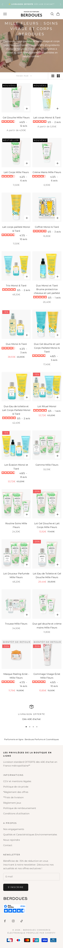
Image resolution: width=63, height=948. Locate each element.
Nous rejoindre (11, 839)
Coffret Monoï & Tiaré (47, 226)
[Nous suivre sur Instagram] (13, 921)
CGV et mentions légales (17, 781)
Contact (7, 845)
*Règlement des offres (15, 792)
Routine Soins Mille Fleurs (16, 525)
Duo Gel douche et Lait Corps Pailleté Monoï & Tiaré (47, 348)
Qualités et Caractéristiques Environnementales (30, 834)
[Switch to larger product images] (52, 75)
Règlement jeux (12, 802)
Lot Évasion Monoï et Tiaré (16, 466)
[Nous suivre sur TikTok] (21, 921)
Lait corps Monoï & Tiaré (46, 117)
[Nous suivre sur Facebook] (4, 921)
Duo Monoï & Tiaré (16, 344)
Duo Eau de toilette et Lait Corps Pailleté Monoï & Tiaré (16, 410)
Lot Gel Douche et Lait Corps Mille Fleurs (47, 525)
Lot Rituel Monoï (46, 406)
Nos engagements (13, 829)
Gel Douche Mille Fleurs (16, 117)
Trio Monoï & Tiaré (16, 285)
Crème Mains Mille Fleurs (47, 172)
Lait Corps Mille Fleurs (16, 172)
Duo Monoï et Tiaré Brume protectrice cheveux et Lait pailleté (47, 289)
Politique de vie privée (15, 786)
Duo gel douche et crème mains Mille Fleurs (46, 625)
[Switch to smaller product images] (58, 75)
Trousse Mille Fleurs (16, 623)
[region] (31, 713)
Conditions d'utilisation (16, 813)
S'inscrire (16, 887)
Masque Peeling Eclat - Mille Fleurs (16, 676)
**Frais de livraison (13, 797)
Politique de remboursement (19, 808)
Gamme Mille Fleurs (47, 464)
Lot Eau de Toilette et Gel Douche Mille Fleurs (47, 575)
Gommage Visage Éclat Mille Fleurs (46, 676)
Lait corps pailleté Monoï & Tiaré (16, 228)
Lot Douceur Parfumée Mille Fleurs (16, 575)
